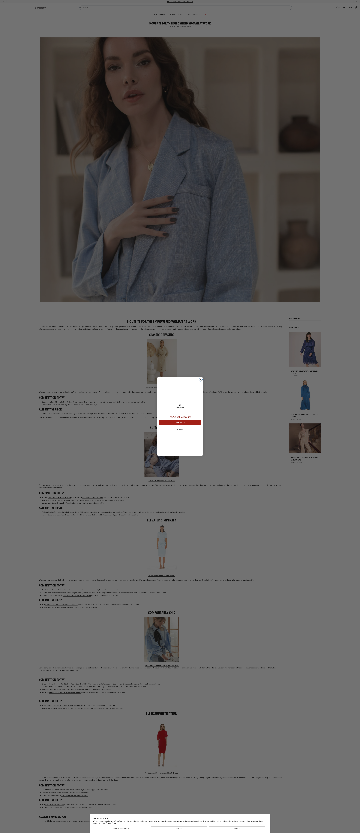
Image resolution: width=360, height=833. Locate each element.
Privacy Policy (111, 823)
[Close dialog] (200, 379)
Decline (237, 828)
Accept (179, 828)
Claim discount (180, 422)
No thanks (180, 429)
